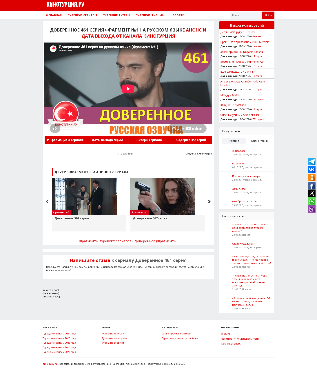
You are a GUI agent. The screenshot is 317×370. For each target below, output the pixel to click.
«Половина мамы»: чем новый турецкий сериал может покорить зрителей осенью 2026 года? (249, 280)
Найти (268, 15)
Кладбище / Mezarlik (233, 105)
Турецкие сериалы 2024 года (59, 347)
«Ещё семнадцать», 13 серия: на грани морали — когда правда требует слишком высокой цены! (251, 260)
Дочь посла (239, 188)
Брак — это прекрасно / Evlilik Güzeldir (244, 42)
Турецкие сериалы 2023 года (59, 352)
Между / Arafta (229, 95)
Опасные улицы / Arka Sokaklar (239, 115)
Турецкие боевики (113, 342)
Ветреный (238, 163)
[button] (47, 201)
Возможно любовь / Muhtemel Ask (242, 61)
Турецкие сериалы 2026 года (59, 338)
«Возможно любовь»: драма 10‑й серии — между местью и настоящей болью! (251, 301)
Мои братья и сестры (244, 201)
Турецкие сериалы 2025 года (59, 342)
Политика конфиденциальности (240, 338)
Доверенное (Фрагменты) (155, 241)
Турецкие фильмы (150, 15)
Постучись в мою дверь (246, 176)
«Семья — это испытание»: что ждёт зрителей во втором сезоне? (250, 228)
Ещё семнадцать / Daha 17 (237, 71)
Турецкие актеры (116, 15)
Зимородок (238, 150)
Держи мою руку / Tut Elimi (237, 32)
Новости (177, 15)
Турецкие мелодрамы (114, 338)
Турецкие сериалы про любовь (180, 338)
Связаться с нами (231, 343)
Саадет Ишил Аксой (243, 243)
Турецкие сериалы (82, 15)
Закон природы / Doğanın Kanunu (241, 52)
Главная (55, 15)
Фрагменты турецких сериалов (105, 241)
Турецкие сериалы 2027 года (59, 333)
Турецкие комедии (113, 333)
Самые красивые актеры (176, 333)
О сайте (225, 333)
